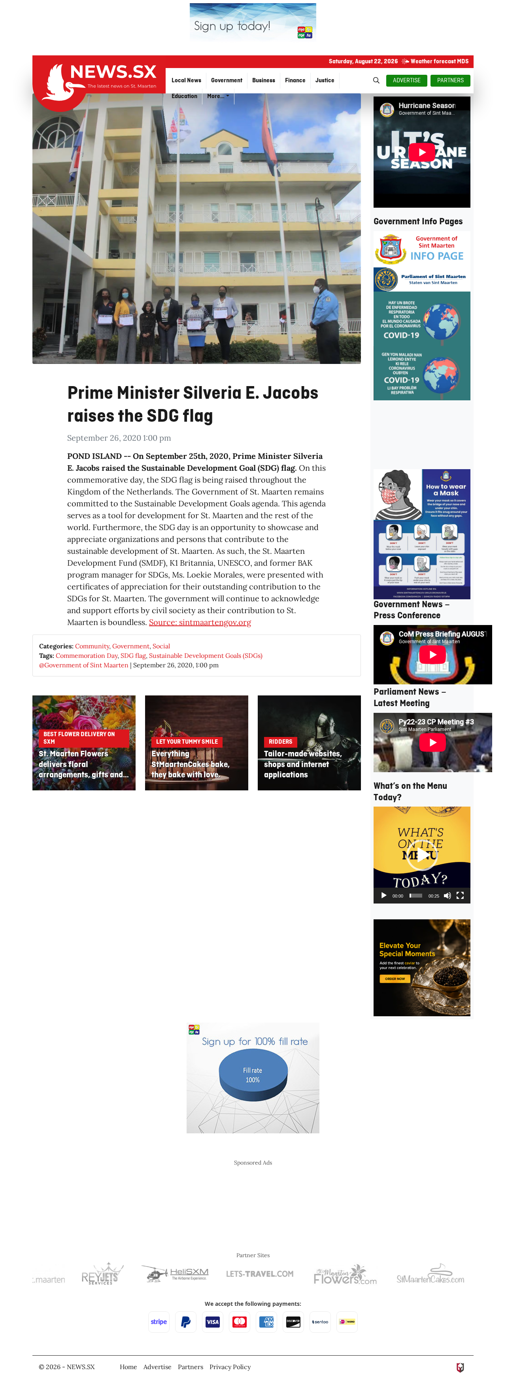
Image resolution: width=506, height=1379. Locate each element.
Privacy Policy (230, 1367)
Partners (190, 1367)
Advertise (157, 1367)
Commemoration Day (86, 655)
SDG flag (133, 655)
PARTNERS (450, 81)
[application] (422, 855)
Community (92, 646)
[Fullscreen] (460, 896)
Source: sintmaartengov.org (200, 622)
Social (161, 646)
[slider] (416, 896)
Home (128, 1367)
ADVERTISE (407, 81)
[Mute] (447, 896)
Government (130, 646)
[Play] (384, 896)
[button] (422, 855)
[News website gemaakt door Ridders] (460, 1367)
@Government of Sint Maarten (83, 665)
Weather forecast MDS (440, 62)
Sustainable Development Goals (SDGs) (205, 655)
